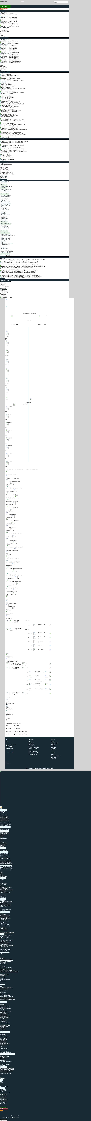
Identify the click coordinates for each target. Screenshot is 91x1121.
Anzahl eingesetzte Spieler (5, 1052)
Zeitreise (2, 837)
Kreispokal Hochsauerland (5, 870)
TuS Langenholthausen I (5, 915)
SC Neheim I (2, 886)
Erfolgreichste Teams (4, 1051)
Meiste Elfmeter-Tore (4, 1017)
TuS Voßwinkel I (3, 922)
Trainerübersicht (3, 962)
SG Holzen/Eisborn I (4, 921)
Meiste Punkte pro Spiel (5, 1043)
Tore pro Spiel (2, 1012)
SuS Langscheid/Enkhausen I (6, 887)
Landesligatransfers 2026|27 (6, 967)
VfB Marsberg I (3, 902)
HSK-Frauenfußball (4, 1108)
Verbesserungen (3, 838)
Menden (1, 1110)
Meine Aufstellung (3, 1099)
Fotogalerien (2, 1078)
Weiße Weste (2, 1021)
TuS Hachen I (2, 927)
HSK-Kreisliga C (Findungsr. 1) (6, 867)
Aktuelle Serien (3, 1050)
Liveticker (21, 469)
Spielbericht (13, 469)
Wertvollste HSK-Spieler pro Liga (6, 998)
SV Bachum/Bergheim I (4, 917)
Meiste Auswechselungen (5, 1025)
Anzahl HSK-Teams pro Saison (6, 1061)
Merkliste (2, 879)
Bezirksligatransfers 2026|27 (6, 969)
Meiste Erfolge (3, 1027)
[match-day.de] (3, 1)
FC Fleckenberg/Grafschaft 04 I (6, 940)
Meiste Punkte (3, 1040)
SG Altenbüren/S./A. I (4, 950)
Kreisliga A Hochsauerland (5, 824)
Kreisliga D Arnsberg (4, 820)
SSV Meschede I (3, 906)
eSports (1, 1082)
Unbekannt (2, 977)
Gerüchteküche (3, 963)
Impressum (7, 764)
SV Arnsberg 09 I (3, 923)
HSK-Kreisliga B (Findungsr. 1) (6, 863)
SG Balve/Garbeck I (4, 928)
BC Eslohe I (2, 900)
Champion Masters (4, 832)
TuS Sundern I (3, 891)
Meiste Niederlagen (4, 1037)
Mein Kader (2, 1098)
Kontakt (7, 761)
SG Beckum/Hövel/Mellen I (5, 918)
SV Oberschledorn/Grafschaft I (6, 901)
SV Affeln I (2, 913)
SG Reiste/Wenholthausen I (5, 949)
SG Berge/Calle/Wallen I (5, 946)
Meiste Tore (2, 1009)
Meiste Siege (2, 1034)
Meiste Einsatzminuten (4, 1022)
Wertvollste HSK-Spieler (5, 995)
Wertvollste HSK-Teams (5, 994)
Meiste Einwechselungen (5, 1024)
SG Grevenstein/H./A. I (5, 924)
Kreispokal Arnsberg (4, 857)
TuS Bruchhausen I (3, 930)
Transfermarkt (3, 1102)
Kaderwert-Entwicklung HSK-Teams (7, 999)
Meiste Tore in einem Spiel (5, 1011)
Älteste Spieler (3, 1029)
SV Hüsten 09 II (3, 919)
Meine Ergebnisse (3, 1100)
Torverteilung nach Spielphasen (6, 1070)
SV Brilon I (2, 896)
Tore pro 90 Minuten (4, 1013)
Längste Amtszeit (3, 1046)
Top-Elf (1, 836)
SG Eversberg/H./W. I (4, 937)
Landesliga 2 (2, 811)
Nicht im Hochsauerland (5, 979)
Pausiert (1, 978)
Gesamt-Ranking (3, 1103)
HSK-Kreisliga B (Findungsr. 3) (6, 866)
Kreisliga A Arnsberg (4, 816)
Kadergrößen (2, 1059)
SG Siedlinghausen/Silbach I (5, 943)
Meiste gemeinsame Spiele (5, 1008)
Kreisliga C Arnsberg (4, 819)
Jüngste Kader (3, 1060)
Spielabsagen (2, 875)
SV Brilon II (2, 953)
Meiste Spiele (2, 1007)
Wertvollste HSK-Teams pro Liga (6, 996)
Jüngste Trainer (3, 1044)
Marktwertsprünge (4, 988)
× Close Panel (3, 1120)
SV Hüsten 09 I (3, 897)
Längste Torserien (3, 1018)
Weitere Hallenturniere (4, 833)
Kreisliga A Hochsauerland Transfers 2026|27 (9, 971)
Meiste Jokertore (3, 1015)
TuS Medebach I (3, 939)
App (1, 1081)
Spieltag (1, 874)
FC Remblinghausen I (4, 944)
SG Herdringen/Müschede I (5, 905)
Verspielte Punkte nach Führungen (7, 1069)
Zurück (1, 813)
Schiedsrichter (29, 469)
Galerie (17, 469)
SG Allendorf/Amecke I (4, 926)
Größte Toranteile (3, 1020)
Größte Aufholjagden (4, 1072)
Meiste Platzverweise (4, 1026)
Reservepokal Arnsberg (4, 858)
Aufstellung (8, 469)
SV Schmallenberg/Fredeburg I (6, 889)
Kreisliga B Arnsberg (4, 817)
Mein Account (3, 1089)
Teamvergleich (35, 469)
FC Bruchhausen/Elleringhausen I (6, 945)
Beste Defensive (3, 1039)
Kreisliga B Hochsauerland (5, 825)
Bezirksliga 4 (2, 812)
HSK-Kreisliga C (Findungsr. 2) (6, 868)
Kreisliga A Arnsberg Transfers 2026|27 (8, 970)
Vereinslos (2, 975)
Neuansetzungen (3, 876)
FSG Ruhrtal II (3, 914)
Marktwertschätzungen (4, 1093)
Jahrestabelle (2, 1065)
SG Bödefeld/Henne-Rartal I (5, 892)
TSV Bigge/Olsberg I (4, 941)
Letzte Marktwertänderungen (6, 987)
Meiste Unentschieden (4, 1035)
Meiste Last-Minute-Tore (5, 1016)
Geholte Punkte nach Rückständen (7, 1068)
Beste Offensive (3, 1038)
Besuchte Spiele (3, 1094)
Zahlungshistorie (3, 1090)
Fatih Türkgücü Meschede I (5, 904)
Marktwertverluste (4, 990)
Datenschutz (8, 763)
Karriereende (2, 980)
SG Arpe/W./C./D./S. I (4, 936)
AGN (6, 762)
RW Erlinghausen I (3, 888)
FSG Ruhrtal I (2, 910)
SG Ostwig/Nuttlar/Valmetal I (6, 935)
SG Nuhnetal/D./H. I (4, 948)
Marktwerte (2, 834)
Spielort (24, 469)
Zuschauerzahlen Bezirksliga (5, 1073)
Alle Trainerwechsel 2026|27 (6, 961)
